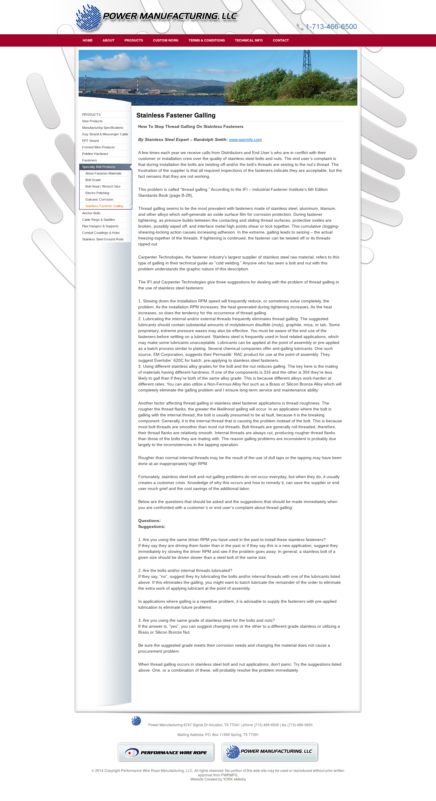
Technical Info (249, 40)
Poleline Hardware (95, 154)
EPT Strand (90, 140)
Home (88, 40)
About (108, 40)
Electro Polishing (97, 193)
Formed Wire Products (98, 147)
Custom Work (166, 40)
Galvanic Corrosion (99, 199)
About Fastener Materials (103, 173)
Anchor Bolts (91, 213)
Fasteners (89, 160)
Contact (281, 40)
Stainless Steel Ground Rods (103, 239)
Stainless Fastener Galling (104, 206)
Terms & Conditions (207, 40)
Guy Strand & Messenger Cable (105, 134)
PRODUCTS (134, 40)
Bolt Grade (93, 180)
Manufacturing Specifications (102, 127)
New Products (92, 121)
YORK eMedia (234, 778)
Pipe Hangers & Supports (100, 226)
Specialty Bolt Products (98, 167)
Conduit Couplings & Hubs (101, 232)
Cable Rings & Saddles (98, 219)
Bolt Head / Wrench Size (102, 186)
